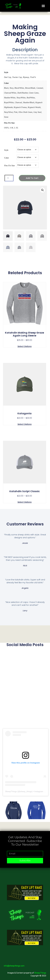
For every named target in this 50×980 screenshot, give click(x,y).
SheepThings (11, 791)
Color (6, 158)
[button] (43, 6)
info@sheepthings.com (14, 966)
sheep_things (26, 791)
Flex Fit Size (9, 166)
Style (6, 150)
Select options (25, 346)
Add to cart (32, 178)
